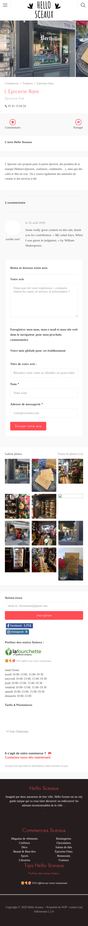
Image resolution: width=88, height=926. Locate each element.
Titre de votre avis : (23, 364)
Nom (14, 384)
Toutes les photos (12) (70, 454)
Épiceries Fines (63, 851)
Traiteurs (27, 83)
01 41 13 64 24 (17, 106)
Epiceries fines (45, 83)
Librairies (24, 860)
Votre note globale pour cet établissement (37, 350)
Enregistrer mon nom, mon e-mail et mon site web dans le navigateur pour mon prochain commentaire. (44, 334)
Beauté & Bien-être (24, 851)
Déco (24, 847)
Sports (24, 855)
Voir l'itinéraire (18, 731)
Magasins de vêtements (24, 838)
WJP (64, 907)
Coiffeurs (24, 843)
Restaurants (63, 855)
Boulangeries (63, 838)
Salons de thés (63, 847)
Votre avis (17, 279)
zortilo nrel (13, 239)
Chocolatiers (63, 843)
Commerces (11, 83)
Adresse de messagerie (26, 404)
